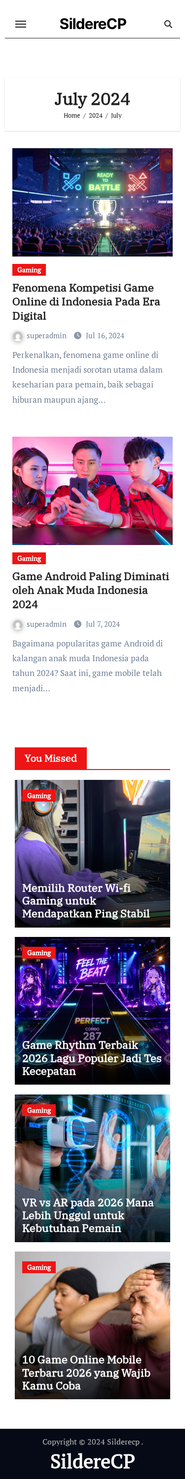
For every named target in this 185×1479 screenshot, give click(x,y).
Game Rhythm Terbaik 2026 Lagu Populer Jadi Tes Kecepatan (92, 1057)
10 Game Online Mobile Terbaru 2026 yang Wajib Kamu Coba (86, 1372)
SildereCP (93, 23)
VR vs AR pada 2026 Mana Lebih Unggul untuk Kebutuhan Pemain (88, 1215)
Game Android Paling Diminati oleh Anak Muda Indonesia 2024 (90, 590)
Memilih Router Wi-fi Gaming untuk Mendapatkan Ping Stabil (86, 900)
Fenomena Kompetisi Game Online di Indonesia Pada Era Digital (86, 301)
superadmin (48, 335)
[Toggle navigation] (20, 24)
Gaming (29, 269)
